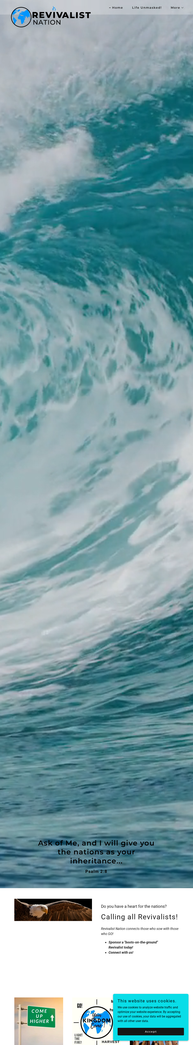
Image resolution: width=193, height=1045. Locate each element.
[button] (176, 7)
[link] (51, 6)
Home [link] (117, 7)
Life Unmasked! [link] (147, 7)
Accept (151, 1031)
